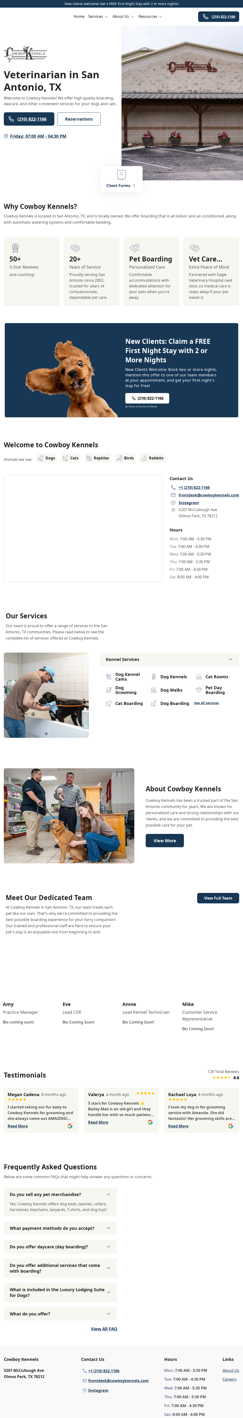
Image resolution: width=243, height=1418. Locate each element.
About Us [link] (231, 1370)
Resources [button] (148, 16)
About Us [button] (120, 16)
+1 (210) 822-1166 (103, 1371)
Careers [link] (230, 1379)
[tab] (46, 733)
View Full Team (218, 898)
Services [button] (95, 16)
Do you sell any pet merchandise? (45, 1194)
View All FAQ (104, 1329)
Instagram (98, 1390)
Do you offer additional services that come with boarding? (55, 1268)
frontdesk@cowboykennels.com (118, 1380)
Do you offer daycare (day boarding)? (49, 1247)
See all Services (206, 703)
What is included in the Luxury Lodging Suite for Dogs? (57, 1292)
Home (79, 16)
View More (165, 840)
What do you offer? (30, 1314)
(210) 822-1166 (223, 16)
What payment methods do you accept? (52, 1228)
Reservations (79, 119)
